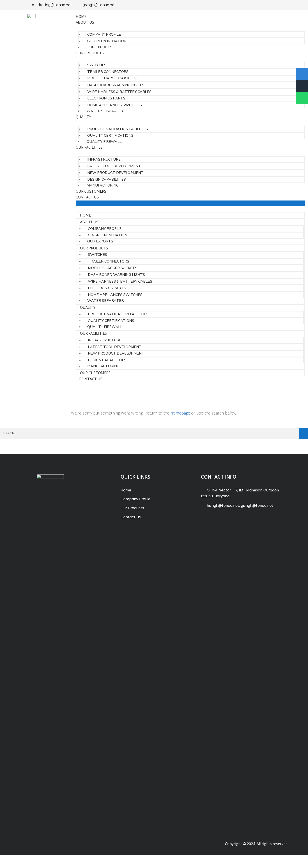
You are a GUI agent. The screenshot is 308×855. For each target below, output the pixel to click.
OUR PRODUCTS (90, 53)
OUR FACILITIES (89, 147)
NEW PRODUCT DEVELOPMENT (115, 172)
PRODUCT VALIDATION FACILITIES (117, 129)
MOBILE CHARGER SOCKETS (112, 78)
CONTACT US (87, 197)
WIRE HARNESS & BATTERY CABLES (119, 91)
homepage (180, 413)
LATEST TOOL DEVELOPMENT (114, 166)
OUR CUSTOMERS (91, 191)
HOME (81, 16)
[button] (190, 203)
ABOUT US (85, 22)
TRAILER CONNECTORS (108, 71)
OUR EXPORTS (100, 47)
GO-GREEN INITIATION (106, 41)
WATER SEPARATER (105, 110)
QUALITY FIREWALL (104, 141)
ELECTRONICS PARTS (106, 98)
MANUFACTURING (103, 185)
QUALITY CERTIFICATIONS (110, 135)
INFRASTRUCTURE (104, 159)
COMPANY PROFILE (104, 34)
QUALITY (83, 116)
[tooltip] (302, 98)
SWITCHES (96, 64)
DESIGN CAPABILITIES (106, 179)
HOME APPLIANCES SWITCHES (114, 105)
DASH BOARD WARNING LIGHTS (115, 85)
